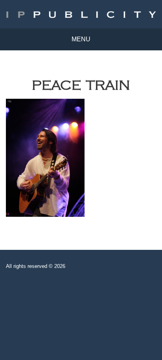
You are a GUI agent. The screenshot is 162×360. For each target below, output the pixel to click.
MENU (81, 39)
